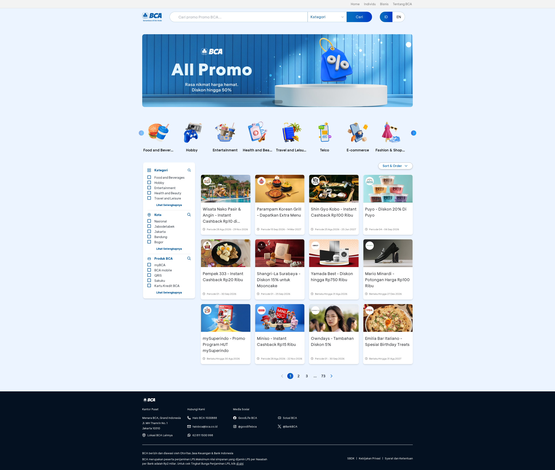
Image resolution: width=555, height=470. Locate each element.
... (315, 376)
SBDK (350, 458)
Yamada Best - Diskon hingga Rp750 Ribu (332, 276)
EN (399, 17)
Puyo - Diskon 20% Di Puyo (385, 212)
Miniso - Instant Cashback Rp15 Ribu (276, 341)
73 (323, 376)
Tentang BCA (402, 4)
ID (386, 17)
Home (355, 4)
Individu (370, 4)
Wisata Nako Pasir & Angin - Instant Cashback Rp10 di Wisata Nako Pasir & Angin (222, 221)
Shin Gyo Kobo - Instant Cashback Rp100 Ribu (333, 212)
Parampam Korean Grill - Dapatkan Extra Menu (279, 212)
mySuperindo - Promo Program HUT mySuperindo (224, 344)
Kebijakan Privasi (369, 458)
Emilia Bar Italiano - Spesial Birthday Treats (387, 341)
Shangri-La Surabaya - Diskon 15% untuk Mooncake (278, 279)
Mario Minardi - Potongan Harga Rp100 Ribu (387, 279)
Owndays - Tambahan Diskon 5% (332, 341)
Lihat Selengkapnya (169, 205)
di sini (239, 463)
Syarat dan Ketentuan (399, 458)
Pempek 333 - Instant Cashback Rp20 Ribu (223, 276)
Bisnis (384, 4)
